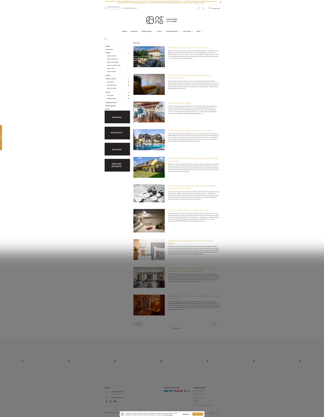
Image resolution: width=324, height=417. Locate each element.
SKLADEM (107, 75)
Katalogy (195, 395)
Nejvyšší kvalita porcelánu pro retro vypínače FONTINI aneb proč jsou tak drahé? (192, 187)
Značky (107, 109)
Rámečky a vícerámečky (113, 62)
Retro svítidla (110, 95)
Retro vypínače (110, 82)
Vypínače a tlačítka (111, 56)
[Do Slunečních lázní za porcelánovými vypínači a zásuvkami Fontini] (149, 84)
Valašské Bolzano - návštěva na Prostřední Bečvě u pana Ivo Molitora (193, 297)
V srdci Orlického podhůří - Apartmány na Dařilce (190, 130)
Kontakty (195, 403)
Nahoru (138, 324)
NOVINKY (107, 46)
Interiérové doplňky (111, 102)
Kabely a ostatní (111, 68)
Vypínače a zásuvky (110, 79)
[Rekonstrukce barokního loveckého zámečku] (149, 56)
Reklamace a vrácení (198, 393)
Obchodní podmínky (198, 391)
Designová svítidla (111, 98)
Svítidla (107, 92)
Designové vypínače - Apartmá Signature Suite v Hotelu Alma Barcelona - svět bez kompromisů (192, 269)
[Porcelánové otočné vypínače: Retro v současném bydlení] (149, 249)
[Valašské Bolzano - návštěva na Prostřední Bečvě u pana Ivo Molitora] (149, 305)
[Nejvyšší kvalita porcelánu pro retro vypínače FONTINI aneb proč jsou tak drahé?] (149, 193)
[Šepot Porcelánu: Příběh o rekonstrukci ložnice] (149, 220)
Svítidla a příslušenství (112, 59)
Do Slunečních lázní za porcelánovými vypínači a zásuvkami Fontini (189, 76)
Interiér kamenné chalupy (179, 103)
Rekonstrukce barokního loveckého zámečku (188, 47)
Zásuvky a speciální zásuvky (113, 65)
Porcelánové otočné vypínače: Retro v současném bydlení (190, 242)
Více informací (168, 415)
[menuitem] (124, 32)
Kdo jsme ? (196, 400)
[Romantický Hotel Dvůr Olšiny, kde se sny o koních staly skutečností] (149, 167)
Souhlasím (199, 414)
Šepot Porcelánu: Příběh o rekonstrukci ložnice (189, 210)
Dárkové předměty (110, 106)
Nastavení (186, 414)
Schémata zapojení (198, 398)
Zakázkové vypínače (112, 88)
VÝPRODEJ (107, 52)
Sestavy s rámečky (111, 71)
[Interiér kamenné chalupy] (149, 112)
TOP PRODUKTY (109, 49)
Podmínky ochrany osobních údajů (202, 405)
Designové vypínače (112, 85)
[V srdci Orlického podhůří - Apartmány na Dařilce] (149, 139)
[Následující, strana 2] (213, 324)
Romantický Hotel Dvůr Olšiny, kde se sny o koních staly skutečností (193, 159)
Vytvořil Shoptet (215, 413)
